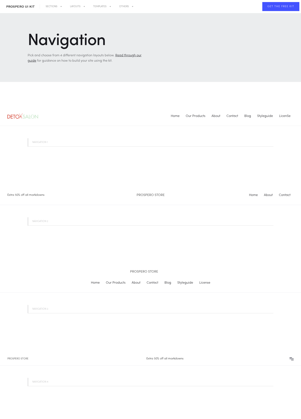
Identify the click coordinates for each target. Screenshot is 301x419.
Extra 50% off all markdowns (25, 195)
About (216, 116)
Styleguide (265, 116)
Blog (247, 116)
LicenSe (285, 116)
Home (175, 116)
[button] (54, 6)
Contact (232, 116)
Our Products (195, 116)
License (204, 282)
